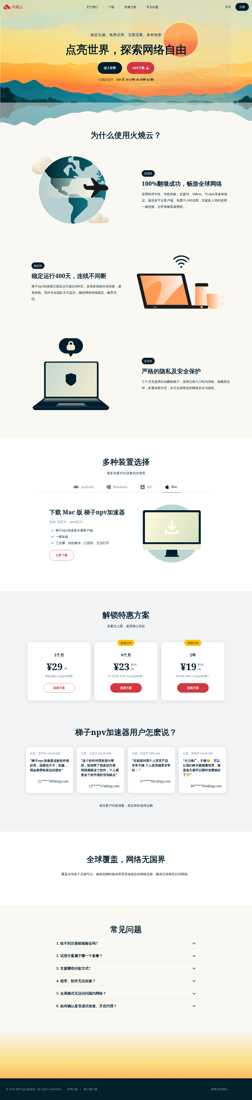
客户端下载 (90, 1089)
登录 (228, 7)
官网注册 (72, 1089)
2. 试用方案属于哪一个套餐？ (79, 955)
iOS (149, 487)
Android (87, 487)
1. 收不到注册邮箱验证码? (77, 943)
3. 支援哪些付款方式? (73, 968)
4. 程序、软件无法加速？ (76, 980)
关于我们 (92, 7)
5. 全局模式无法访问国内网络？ (81, 993)
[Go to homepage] (13, 7)
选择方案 (59, 688)
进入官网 (110, 68)
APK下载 (139, 68)
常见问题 (152, 7)
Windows (120, 487)
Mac (174, 487)
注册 (242, 7)
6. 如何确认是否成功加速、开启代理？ (86, 1005)
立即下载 (62, 555)
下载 (111, 7)
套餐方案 (130, 7)
